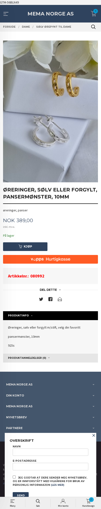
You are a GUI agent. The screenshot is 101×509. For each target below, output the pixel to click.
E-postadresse (24, 460)
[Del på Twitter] (41, 300)
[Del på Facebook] (50, 300)
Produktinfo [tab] (18, 315)
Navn (17, 446)
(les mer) (57, 485)
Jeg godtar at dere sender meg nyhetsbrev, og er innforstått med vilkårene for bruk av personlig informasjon (50, 481)
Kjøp (28, 246)
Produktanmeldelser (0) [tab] (27, 357)
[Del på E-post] (60, 300)
